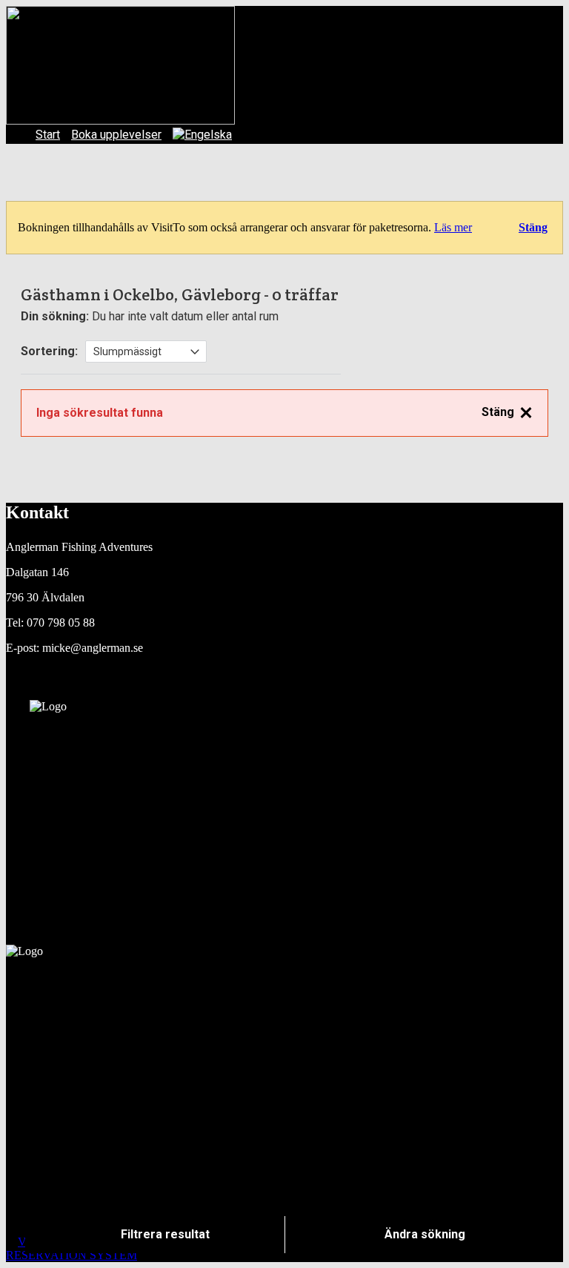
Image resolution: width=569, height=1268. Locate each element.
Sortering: (49, 351)
